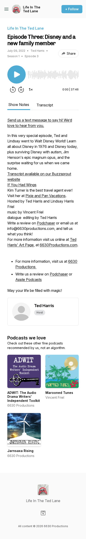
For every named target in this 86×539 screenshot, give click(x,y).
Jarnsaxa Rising (20, 451)
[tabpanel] (43, 207)
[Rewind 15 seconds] (13, 89)
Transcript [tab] (44, 105)
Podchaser (46, 223)
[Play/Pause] (16, 74)
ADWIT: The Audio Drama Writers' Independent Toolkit (23, 397)
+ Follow (72, 9)
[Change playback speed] (30, 89)
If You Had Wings (21, 184)
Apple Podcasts (28, 279)
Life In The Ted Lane (31, 9)
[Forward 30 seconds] (21, 89)
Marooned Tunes (59, 393)
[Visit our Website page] (43, 513)
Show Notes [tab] (18, 104)
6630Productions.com (58, 245)
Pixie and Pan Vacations (45, 195)
